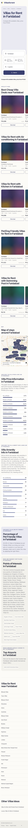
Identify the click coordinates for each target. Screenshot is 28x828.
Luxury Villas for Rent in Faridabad (10, 811)
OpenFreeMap (6, 362)
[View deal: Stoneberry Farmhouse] (12, 151)
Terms (7, 825)
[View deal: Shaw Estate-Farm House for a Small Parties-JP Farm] (12, 246)
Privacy (3, 825)
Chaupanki (4, 743)
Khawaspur (4, 767)
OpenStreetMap (6, 364)
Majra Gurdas (4, 735)
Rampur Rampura (5, 755)
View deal (12, 125)
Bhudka (3, 723)
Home (4, 8)
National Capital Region (7, 783)
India (8, 8)
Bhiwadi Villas (4, 692)
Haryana (13, 8)
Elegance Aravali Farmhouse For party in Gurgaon (13, 117)
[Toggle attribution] (26, 363)
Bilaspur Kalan (4, 716)
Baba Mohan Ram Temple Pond (9, 747)
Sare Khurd (4, 720)
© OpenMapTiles (12, 362)
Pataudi (3, 751)
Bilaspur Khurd (5, 700)
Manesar (3, 779)
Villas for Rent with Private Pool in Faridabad (12, 807)
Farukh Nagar (4, 759)
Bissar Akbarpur (5, 787)
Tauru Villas (4, 696)
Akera (2, 708)
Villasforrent (9, 3)
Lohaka (3, 739)
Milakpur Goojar (5, 727)
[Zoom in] (26, 338)
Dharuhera (4, 704)
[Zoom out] (26, 340)
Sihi (2, 763)
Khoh (2, 771)
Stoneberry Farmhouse (7, 164)
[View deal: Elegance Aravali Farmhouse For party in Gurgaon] (12, 104)
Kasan (2, 775)
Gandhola (3, 712)
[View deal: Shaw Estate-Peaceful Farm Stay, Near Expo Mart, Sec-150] (12, 295)
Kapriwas (3, 731)
